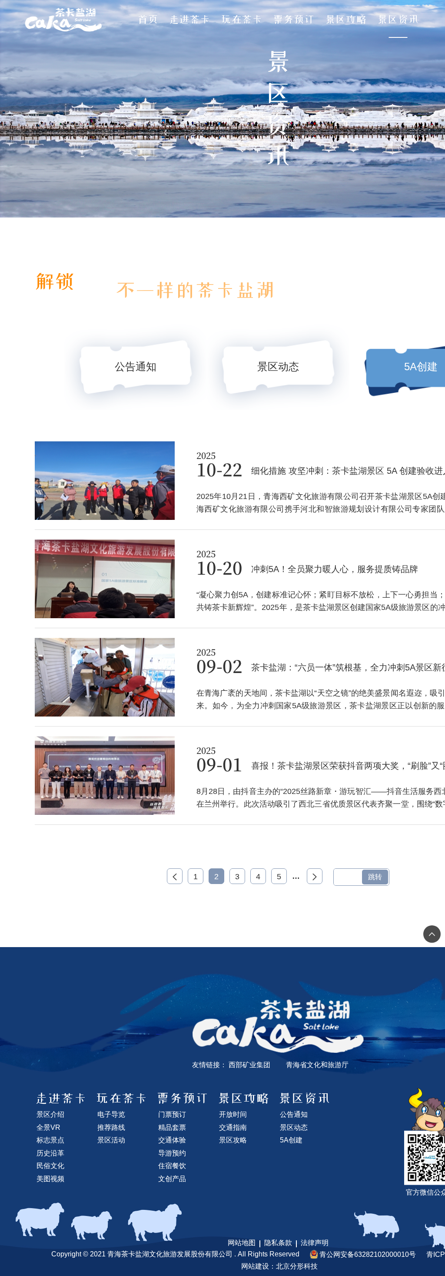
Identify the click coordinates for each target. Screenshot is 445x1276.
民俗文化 (50, 1165)
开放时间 (233, 1114)
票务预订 (294, 19)
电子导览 (111, 1114)
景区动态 (294, 1127)
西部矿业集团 (249, 1064)
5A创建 (291, 1140)
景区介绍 (50, 1114)
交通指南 (233, 1127)
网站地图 (242, 1242)
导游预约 (172, 1153)
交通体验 (172, 1140)
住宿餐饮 (172, 1165)
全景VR (48, 1127)
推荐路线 (111, 1127)
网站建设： (258, 1266)
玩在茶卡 (241, 19)
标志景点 (50, 1140)
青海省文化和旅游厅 (317, 1064)
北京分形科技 (297, 1266)
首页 (147, 19)
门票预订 (172, 1114)
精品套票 (172, 1127)
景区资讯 (398, 19)
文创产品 (172, 1178)
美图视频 (50, 1178)
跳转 (375, 877)
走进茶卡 (189, 19)
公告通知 (294, 1114)
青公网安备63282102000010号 (367, 1254)
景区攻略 (346, 19)
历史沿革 (50, 1153)
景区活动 (111, 1140)
